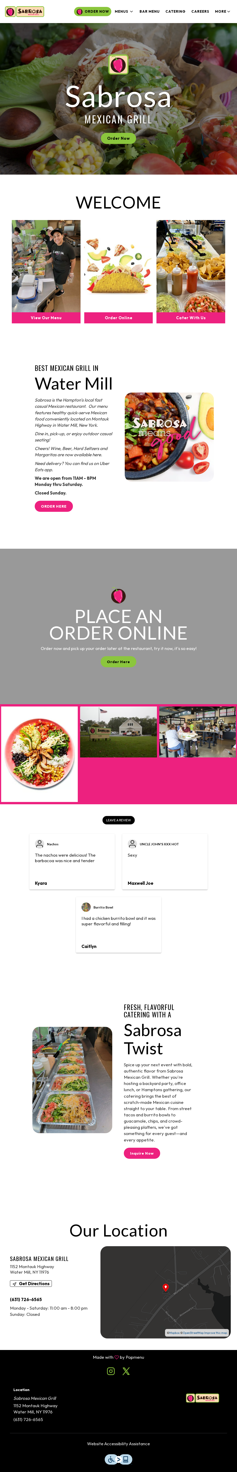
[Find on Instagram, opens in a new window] (111, 1372)
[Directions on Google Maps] (165, 1291)
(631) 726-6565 (28, 1419)
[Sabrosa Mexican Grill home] (24, 11)
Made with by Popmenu (73, 1357)
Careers (200, 11)
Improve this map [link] (215, 1333)
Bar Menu (150, 11)
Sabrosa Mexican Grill (202, 1398)
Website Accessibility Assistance (118, 1443)
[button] (124, 11)
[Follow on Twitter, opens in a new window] (126, 1372)
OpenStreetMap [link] (193, 1333)
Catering (175, 11)
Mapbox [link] (174, 1333)
